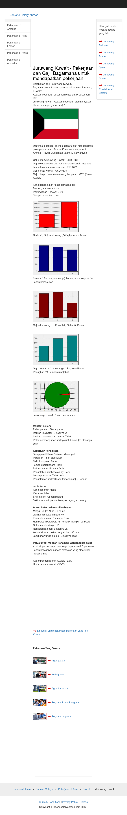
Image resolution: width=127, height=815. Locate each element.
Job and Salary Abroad (24, 15)
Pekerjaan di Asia (17, 35)
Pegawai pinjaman (62, 716)
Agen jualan (58, 660)
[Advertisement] (63, 40)
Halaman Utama (22, 789)
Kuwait (86, 789)
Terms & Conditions (49, 802)
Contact (84, 802)
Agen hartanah (60, 688)
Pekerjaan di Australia (14, 61)
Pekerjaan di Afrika (17, 52)
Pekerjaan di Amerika (14, 27)
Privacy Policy (70, 802)
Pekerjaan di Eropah (14, 44)
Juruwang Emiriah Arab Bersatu (106, 89)
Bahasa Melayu (44, 789)
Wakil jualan (58, 674)
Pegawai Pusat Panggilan (66, 702)
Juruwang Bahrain (106, 43)
